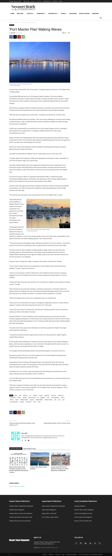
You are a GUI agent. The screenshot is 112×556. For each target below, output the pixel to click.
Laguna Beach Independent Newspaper (53, 506)
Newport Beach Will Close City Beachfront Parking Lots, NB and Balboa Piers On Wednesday (59, 468)
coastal (40, 395)
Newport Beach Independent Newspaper (21, 506)
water (34, 401)
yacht (39, 401)
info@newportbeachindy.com (49, 547)
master (16, 399)
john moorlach (32, 397)
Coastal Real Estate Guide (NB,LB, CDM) (20, 517)
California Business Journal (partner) (20, 521)
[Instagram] (26, 441)
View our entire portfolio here (83, 521)
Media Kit (51, 554)
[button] (101, 18)
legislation (43, 397)
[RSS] (95, 543)
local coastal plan (55, 397)
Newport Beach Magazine (16, 510)
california (25, 395)
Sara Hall (13, 32)
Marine (11, 399)
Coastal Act (46, 395)
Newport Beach (39, 399)
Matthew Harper (24, 399)
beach (15, 395)
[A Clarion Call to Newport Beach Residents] (39, 459)
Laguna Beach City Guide (49, 513)
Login (63, 554)
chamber (35, 395)
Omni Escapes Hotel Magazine (83, 517)
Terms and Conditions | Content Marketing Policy (91, 554)
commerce (53, 395)
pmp (59, 399)
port (63, 399)
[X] (15, 37)
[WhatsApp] (23, 37)
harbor (19, 397)
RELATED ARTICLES (15, 448)
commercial (60, 395)
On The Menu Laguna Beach (50, 517)
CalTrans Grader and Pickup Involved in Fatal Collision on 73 (22, 424)
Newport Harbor (48, 399)
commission (13, 397)
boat (20, 395)
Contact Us (57, 554)
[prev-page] (10, 476)
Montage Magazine (80, 506)
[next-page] (13, 476)
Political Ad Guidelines (71, 554)
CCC (30, 395)
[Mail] (90, 543)
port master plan (14, 401)
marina (62, 397)
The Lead (16, 22)
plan (55, 399)
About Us (45, 554)
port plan (22, 401)
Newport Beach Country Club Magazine (20, 513)
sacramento (28, 401)
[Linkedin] (85, 543)
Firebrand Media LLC (48, 544)
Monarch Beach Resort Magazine (84, 510)
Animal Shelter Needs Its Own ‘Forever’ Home (57, 423)
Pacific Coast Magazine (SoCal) (83, 513)
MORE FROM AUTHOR (29, 448)
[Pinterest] (19, 37)
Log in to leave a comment (16, 486)
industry (25, 397)
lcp (38, 397)
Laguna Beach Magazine (49, 510)
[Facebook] (11, 37)
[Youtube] (29, 441)
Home (10, 22)
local (48, 397)
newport (32, 399)
